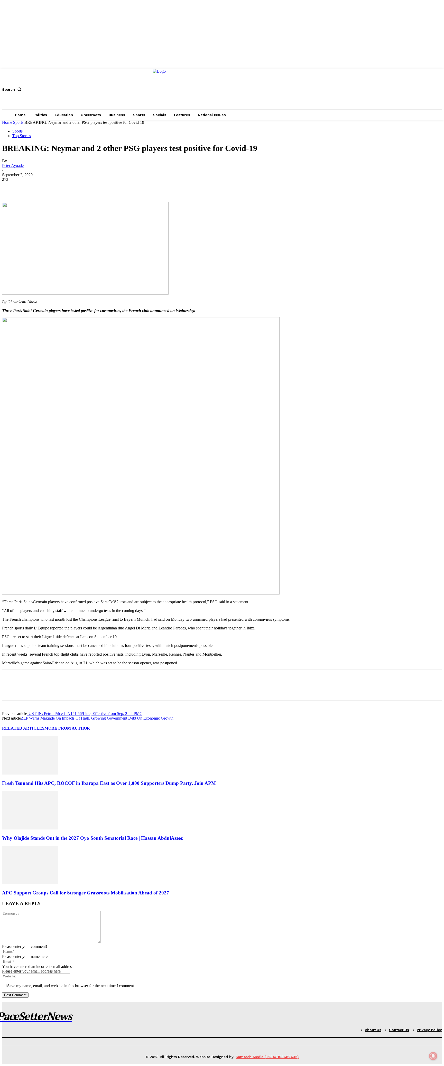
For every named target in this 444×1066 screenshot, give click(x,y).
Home (7, 122)
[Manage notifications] (433, 1056)
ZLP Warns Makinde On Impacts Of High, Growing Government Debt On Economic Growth (97, 718)
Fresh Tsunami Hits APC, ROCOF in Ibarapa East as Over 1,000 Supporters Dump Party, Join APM (109, 783)
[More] (85, 187)
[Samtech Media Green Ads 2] (141, 593)
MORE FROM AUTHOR (67, 728)
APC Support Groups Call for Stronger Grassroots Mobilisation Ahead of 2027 (85, 892)
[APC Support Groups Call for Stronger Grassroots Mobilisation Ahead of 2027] (30, 883)
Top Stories (21, 136)
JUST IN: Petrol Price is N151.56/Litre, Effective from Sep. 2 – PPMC (84, 713)
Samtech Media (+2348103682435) (267, 1057)
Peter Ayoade (13, 165)
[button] (13, 89)
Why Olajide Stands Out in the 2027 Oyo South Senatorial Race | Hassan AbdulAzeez (92, 838)
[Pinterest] (47, 187)
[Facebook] (10, 187)
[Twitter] (29, 187)
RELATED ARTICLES (23, 728)
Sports (18, 122)
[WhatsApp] (66, 187)
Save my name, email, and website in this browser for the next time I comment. (71, 986)
